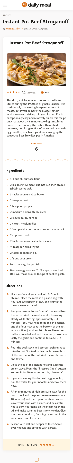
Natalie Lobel (13, 28)
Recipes (7, 15)
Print (48, 92)
